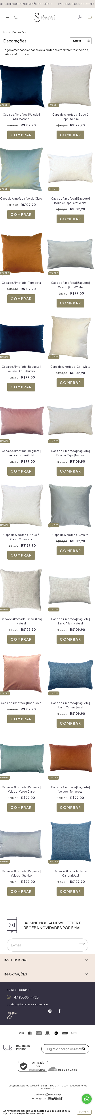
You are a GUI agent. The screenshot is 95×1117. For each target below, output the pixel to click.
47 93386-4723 (26, 997)
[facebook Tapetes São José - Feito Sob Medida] (59, 1011)
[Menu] (8, 18)
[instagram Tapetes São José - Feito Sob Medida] (50, 1011)
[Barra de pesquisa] (16, 18)
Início (6, 32)
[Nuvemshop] (47, 1095)
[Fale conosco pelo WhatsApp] (87, 1099)
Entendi (84, 1112)
